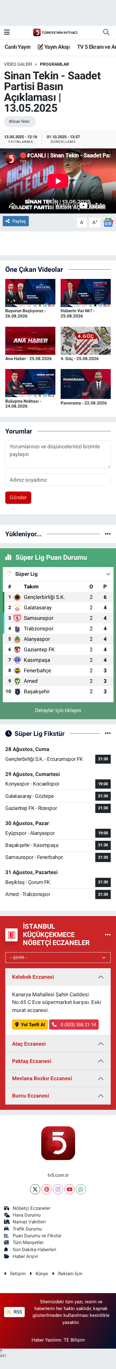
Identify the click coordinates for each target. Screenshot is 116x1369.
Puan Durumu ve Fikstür (37, 1235)
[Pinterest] (46, 1189)
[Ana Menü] (7, 32)
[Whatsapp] (81, 1189)
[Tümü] (108, 534)
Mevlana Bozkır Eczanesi (42, 1078)
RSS (17, 1312)
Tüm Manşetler (28, 1242)
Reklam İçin (70, 1273)
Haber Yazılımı (46, 1340)
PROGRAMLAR (54, 64)
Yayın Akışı (56, 47)
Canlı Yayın (17, 47)
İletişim (18, 1273)
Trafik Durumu (27, 1229)
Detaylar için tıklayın (58, 710)
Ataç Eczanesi (29, 1044)
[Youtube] (69, 1189)
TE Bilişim (74, 1340)
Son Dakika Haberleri (34, 1249)
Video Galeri (18, 64)
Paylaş (19, 221)
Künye (42, 1273)
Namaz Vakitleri (29, 1222)
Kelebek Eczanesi (33, 977)
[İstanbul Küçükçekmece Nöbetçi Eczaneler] (108, 934)
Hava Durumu (27, 1215)
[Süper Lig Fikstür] (108, 733)
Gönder (18, 497)
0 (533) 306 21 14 (77, 1024)
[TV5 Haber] (55, 32)
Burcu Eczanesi (30, 1096)
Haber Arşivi (25, 1256)
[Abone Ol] (108, 222)
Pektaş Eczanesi (31, 1061)
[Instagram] (58, 1189)
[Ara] (106, 32)
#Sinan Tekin (19, 121)
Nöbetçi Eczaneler (31, 1208)
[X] (35, 1189)
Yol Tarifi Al (33, 1024)
